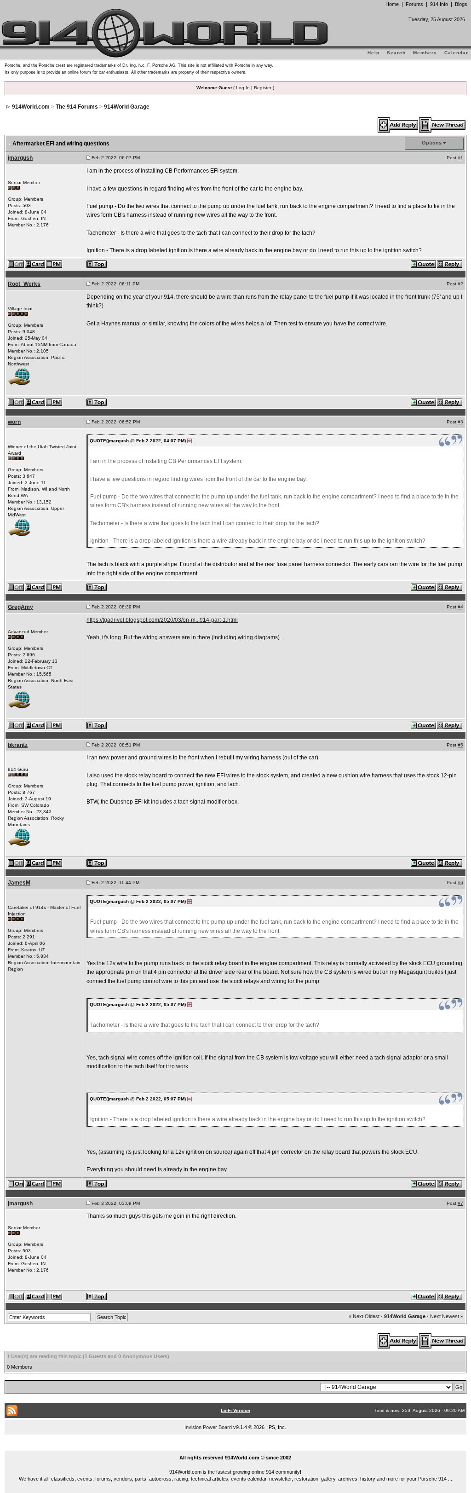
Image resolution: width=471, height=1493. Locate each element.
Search (396, 52)
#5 (460, 744)
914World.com (31, 107)
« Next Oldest (364, 1316)
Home (392, 4)
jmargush (20, 158)
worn (14, 422)
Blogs (461, 4)
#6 (460, 882)
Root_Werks (24, 284)
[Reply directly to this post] (450, 263)
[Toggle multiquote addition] (424, 263)
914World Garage (126, 107)
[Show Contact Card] (35, 263)
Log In (243, 87)
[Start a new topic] (442, 124)
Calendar (456, 52)
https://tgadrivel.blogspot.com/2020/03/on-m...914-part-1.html (162, 620)
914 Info (439, 4)
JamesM (19, 883)
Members (425, 52)
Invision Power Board (208, 1427)
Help (373, 52)
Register (262, 87)
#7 (460, 1203)
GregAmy (20, 607)
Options (432, 142)
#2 (460, 283)
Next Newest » (446, 1316)
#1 (460, 157)
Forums (414, 4)
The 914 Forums (77, 107)
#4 (460, 606)
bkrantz (18, 745)
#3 (460, 421)
